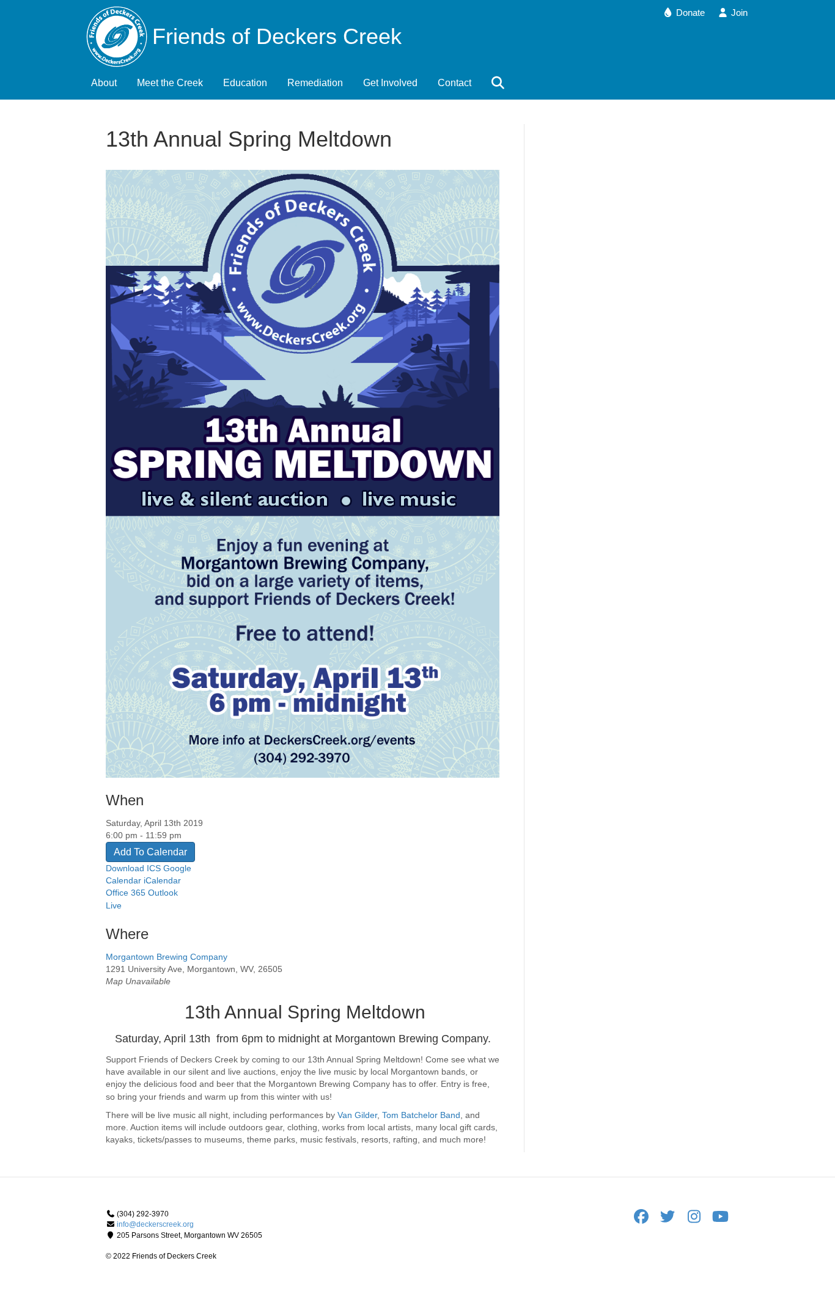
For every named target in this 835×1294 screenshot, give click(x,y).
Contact (454, 83)
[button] (500, 83)
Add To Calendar (150, 852)
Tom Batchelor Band (421, 1115)
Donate (689, 12)
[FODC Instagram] (698, 1219)
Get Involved (390, 83)
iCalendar (162, 880)
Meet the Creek (170, 83)
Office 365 (125, 892)
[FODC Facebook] (645, 1219)
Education (245, 83)
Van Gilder (357, 1115)
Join (738, 12)
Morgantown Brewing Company (166, 957)
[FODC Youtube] (720, 1219)
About (104, 83)
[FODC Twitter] (671, 1219)
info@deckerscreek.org (155, 1224)
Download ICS (133, 868)
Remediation (315, 83)
